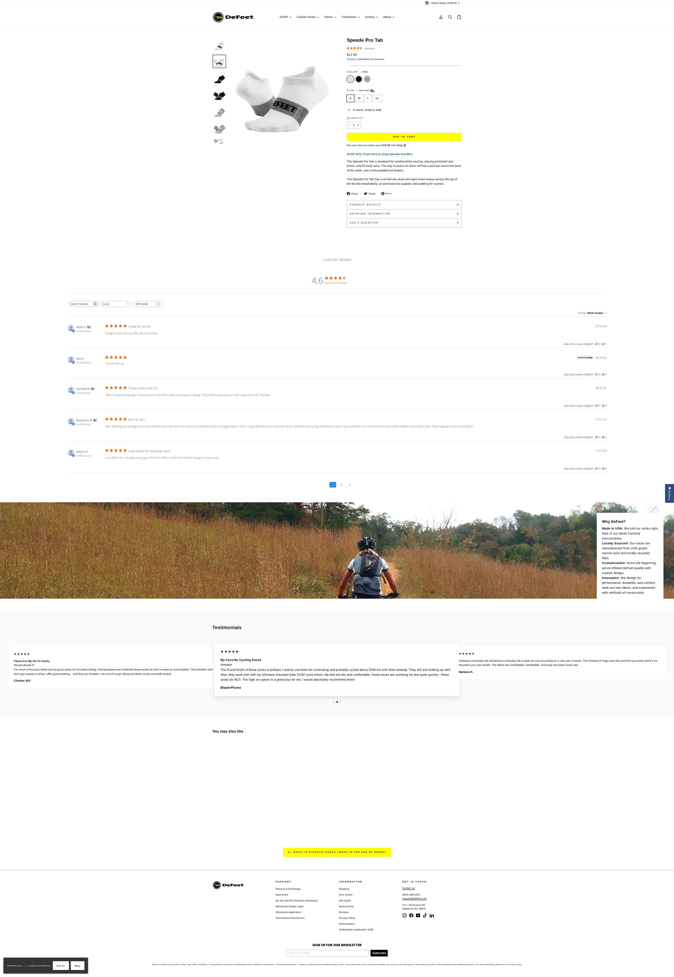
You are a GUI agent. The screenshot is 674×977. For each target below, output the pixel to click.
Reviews (344, 912)
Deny (78, 966)
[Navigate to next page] (349, 485)
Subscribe (379, 953)
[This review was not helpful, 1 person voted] (603, 344)
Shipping (352, 59)
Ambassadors (347, 923)
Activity (370, 16)
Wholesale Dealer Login (290, 906)
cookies (25, 966)
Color (357, 71)
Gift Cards (345, 900)
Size (358, 90)
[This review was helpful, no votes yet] (596, 344)
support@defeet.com (414, 898)
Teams (328, 16)
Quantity (355, 118)
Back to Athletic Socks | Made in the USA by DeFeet (339, 852)
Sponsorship (346, 906)
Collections (349, 16)
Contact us (408, 888)
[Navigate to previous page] (324, 485)
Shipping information (370, 213)
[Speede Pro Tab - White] (214, 818)
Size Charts (345, 894)
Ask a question (364, 222)
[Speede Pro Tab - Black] (219, 818)
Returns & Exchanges (288, 889)
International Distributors (290, 918)
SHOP (284, 16)
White (350, 79)
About (387, 16)
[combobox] (115, 304)
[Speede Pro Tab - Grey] (224, 818)
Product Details (365, 204)
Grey (367, 79)
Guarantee (282, 894)
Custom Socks (306, 16)
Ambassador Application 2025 (356, 929)
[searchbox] (80, 304)
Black (358, 79)
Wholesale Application (288, 912)
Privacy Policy (347, 918)
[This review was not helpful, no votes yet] (603, 374)
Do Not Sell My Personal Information (297, 900)
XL (377, 98)
